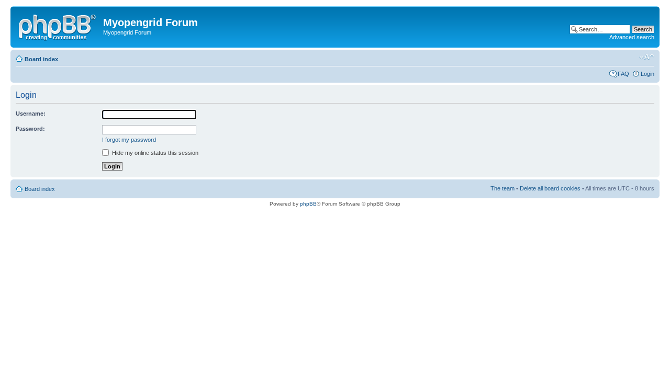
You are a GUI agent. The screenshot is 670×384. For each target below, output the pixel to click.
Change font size (646, 57)
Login (647, 74)
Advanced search (631, 37)
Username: (31, 113)
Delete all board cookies (550, 188)
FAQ (623, 74)
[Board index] (58, 25)
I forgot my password (129, 140)
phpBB (308, 204)
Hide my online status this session (154, 153)
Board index (41, 59)
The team (502, 188)
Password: (30, 129)
